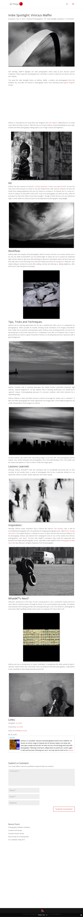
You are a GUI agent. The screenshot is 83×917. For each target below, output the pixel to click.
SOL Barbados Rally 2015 (16, 840)
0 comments (70, 19)
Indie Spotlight (51, 19)
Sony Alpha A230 (59, 186)
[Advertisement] (41, 106)
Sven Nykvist (53, 123)
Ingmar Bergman (69, 83)
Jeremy (12, 19)
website (70, 750)
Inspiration (60, 19)
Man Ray (22, 538)
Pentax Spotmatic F (42, 186)
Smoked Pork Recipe (15, 830)
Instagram (59, 262)
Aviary (33, 262)
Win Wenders (58, 528)
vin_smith (19, 723)
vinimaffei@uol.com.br (20, 731)
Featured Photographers (35, 19)
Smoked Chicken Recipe (16, 833)
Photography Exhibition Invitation (19, 827)
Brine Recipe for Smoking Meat (18, 837)
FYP (45, 19)
